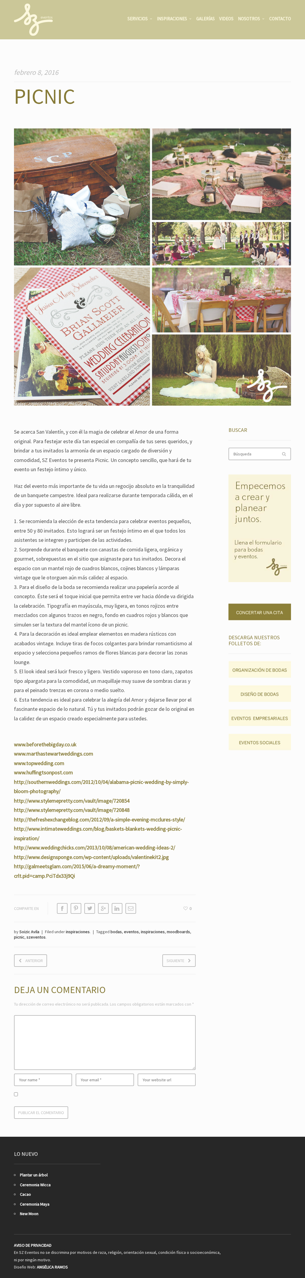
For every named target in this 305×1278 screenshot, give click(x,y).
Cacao (25, 1194)
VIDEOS (226, 18)
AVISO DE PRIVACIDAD (33, 1245)
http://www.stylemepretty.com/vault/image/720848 (72, 809)
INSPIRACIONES (172, 18)
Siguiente (175, 960)
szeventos (36, 937)
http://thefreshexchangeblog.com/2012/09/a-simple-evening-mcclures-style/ (99, 819)
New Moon (29, 1213)
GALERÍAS (205, 18)
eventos (131, 931)
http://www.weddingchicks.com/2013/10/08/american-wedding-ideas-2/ (94, 847)
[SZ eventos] (33, 19)
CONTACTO (280, 18)
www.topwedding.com (39, 763)
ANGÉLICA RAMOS (52, 1267)
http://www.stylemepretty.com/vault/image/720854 (72, 800)
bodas (116, 931)
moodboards (178, 931)
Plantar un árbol (34, 1175)
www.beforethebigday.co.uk (45, 744)
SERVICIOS (137, 18)
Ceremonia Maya (34, 1204)
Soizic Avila (29, 931)
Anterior (34, 960)
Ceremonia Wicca (35, 1184)
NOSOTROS (249, 18)
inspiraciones (78, 931)
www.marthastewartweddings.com (53, 753)
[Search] (284, 454)
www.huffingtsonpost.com (43, 772)
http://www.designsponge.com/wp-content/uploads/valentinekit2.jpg (91, 857)
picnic (19, 937)
